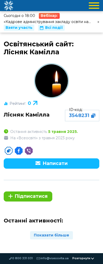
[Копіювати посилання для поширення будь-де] (9, 151)
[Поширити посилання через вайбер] (29, 151)
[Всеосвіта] (8, 5)
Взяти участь (19, 27)
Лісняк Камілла (26, 114)
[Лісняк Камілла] (51, 80)
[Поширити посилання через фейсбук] (19, 151)
